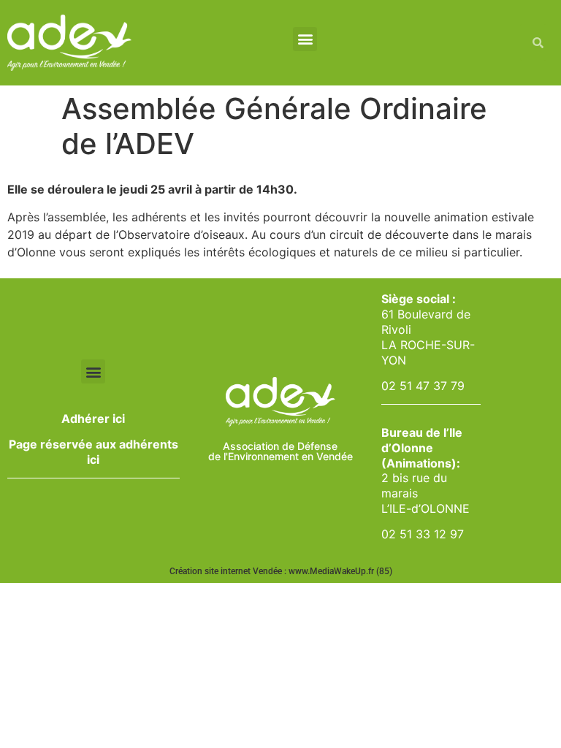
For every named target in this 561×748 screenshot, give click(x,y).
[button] (305, 39)
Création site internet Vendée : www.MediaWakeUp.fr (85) (280, 571)
